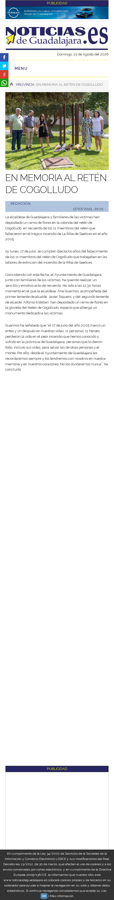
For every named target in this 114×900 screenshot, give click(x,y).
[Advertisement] (57, 436)
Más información (61, 896)
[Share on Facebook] (4, 57)
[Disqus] (57, 559)
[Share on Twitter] (4, 66)
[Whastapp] (4, 83)
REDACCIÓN (20, 203)
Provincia (25, 85)
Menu (21, 68)
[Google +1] (4, 74)
